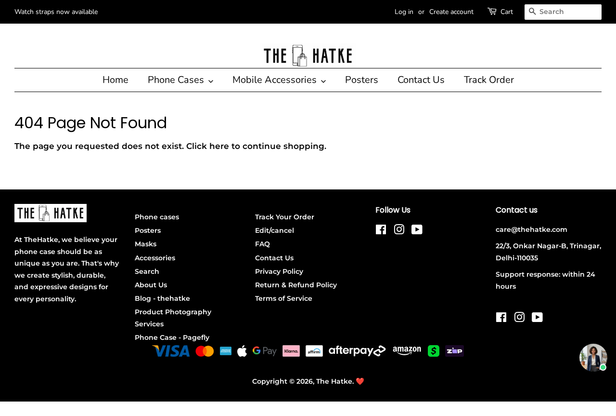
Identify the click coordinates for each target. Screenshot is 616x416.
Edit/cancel (274, 230)
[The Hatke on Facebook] (380, 231)
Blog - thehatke (162, 298)
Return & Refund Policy (296, 285)
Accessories (155, 258)
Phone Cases (177, 79)
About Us (151, 285)
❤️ (360, 381)
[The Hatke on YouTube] (417, 231)
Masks (145, 244)
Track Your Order (284, 217)
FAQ (262, 244)
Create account (451, 11)
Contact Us (421, 79)
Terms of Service (283, 298)
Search (147, 271)
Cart (506, 11)
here (219, 146)
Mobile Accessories (275, 79)
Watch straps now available (56, 11)
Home (115, 79)
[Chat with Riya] (593, 358)
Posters (361, 79)
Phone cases (157, 217)
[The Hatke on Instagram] (399, 231)
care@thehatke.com (531, 229)
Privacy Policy (279, 271)
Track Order (489, 79)
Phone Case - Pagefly (172, 337)
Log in (404, 11)
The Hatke (334, 381)
